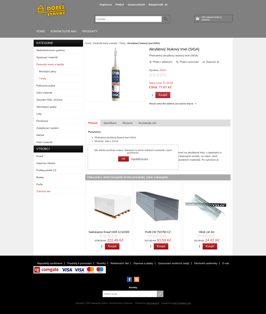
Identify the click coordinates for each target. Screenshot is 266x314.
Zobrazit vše (43, 191)
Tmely (42, 78)
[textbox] (129, 19)
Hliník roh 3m (207, 232)
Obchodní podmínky (205, 263)
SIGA (163, 70)
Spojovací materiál (47, 57)
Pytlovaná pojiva (45, 85)
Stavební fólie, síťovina (49, 99)
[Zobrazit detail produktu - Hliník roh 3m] (206, 206)
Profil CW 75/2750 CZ (158, 232)
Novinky (101, 263)
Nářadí (40, 135)
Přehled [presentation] (93, 122)
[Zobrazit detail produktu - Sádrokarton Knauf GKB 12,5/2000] (109, 206)
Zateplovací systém (47, 128)
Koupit (163, 94)
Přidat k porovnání (189, 62)
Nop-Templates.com (182, 303)
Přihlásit (119, 4)
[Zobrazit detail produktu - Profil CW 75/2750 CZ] (157, 206)
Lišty (39, 113)
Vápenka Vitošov (46, 163)
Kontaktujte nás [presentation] (147, 122)
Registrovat (106, 4)
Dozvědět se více (139, 159)
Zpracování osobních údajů (173, 263)
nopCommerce (152, 303)
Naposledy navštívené (49, 263)
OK (123, 159)
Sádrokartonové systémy (50, 50)
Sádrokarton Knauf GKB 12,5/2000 (108, 232)
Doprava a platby (143, 263)
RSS (136, 279)
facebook (129, 279)
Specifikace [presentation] (110, 122)
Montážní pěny (47, 71)
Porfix (39, 184)
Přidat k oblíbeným (162, 62)
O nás (225, 263)
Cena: (153, 87)
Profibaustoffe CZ (46, 170)
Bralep (40, 177)
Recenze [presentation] (128, 122)
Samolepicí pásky (46, 106)
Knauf (39, 156)
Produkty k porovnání (79, 263)
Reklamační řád (120, 263)
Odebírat (160, 294)
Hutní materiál (44, 142)
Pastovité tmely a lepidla (50, 64)
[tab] (92, 123)
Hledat (166, 19)
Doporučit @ (212, 62)
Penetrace (42, 120)
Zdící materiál (44, 92)
